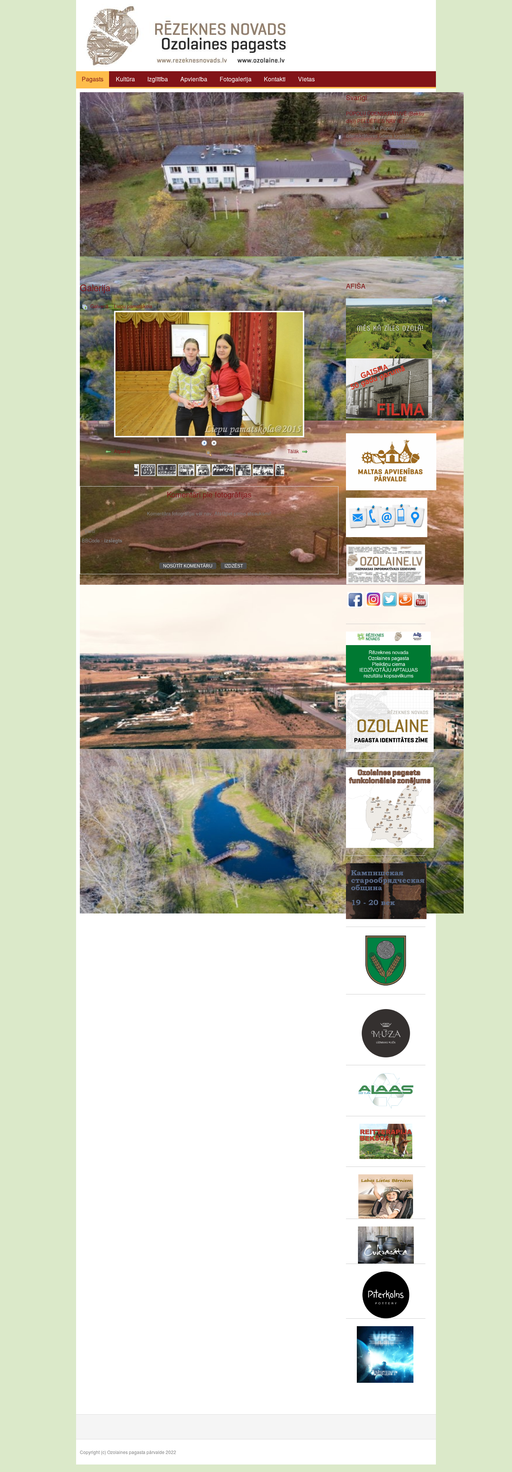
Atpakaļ (122, 451)
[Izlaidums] (148, 469)
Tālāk (293, 451)
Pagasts (92, 79)
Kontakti (275, 79)
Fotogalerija (236, 79)
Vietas (306, 79)
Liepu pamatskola (133, 306)
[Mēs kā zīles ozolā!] (389, 327)
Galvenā (99, 306)
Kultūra (125, 79)
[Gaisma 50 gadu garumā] (389, 387)
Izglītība (157, 79)
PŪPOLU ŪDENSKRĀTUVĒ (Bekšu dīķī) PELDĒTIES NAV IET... (385, 117)
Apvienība (193, 79)
